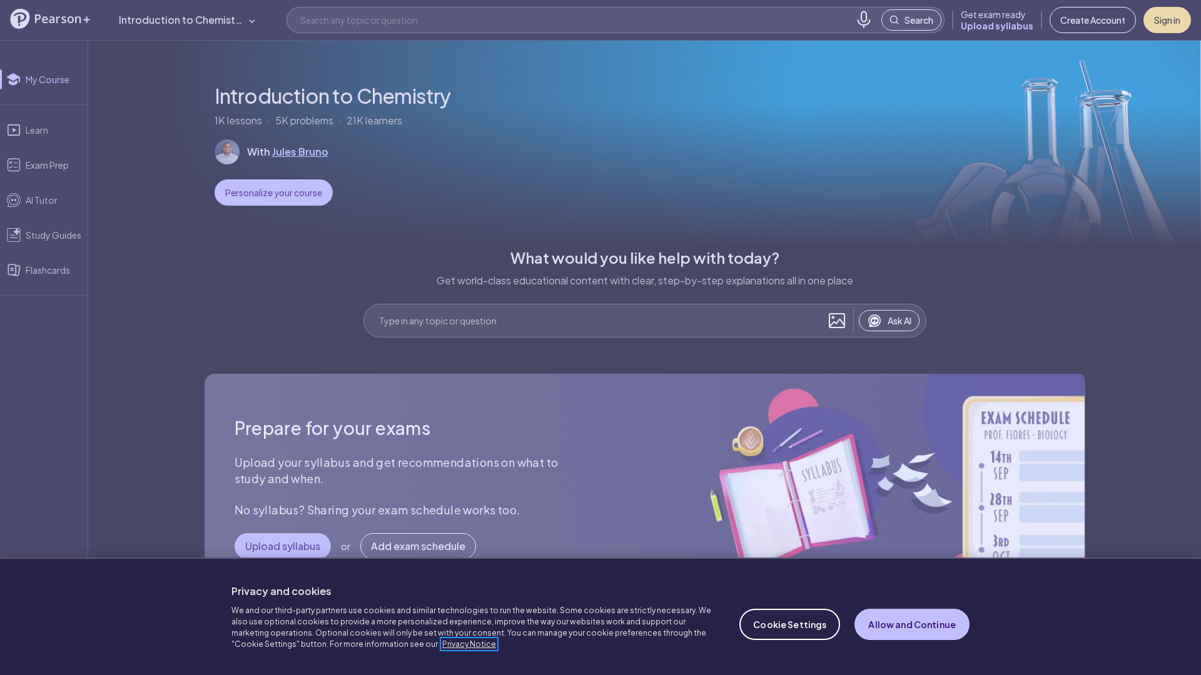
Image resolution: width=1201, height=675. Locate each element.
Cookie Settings (789, 624)
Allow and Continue (912, 624)
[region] (600, 616)
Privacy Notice (469, 644)
